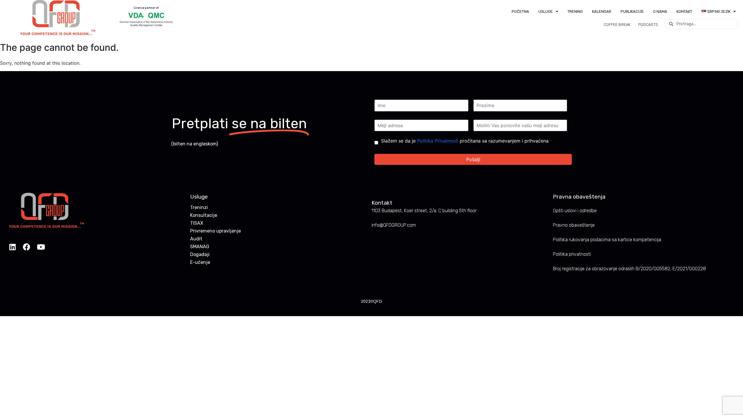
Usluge (545, 11)
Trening (575, 11)
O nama (660, 11)
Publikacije (632, 11)
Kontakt (684, 11)
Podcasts (648, 24)
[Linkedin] (12, 247)
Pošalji (473, 159)
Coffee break (617, 24)
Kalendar (601, 11)
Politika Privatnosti (437, 141)
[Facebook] (26, 247)
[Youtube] (40, 247)
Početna (520, 11)
